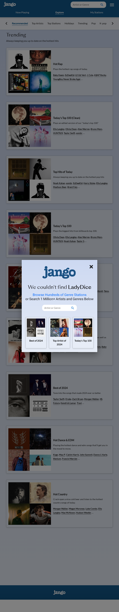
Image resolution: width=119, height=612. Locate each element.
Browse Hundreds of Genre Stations (59, 295)
